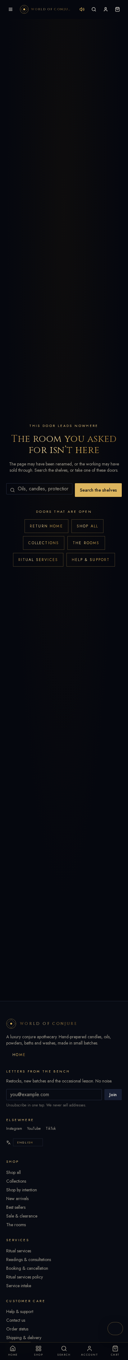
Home (19, 1054)
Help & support (91, 560)
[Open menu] (10, 9)
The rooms (86, 543)
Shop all (87, 526)
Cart (115, 1355)
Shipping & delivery (23, 1337)
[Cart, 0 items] (117, 9)
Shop (38, 1355)
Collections (43, 543)
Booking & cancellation (27, 1268)
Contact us (15, 1320)
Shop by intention (21, 1190)
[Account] (105, 9)
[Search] (93, 9)
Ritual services (38, 560)
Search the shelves (98, 490)
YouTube (34, 1128)
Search (64, 1355)
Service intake (18, 1286)
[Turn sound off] (82, 9)
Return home (46, 526)
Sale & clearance (21, 1216)
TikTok (51, 1128)
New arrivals (17, 1198)
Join (113, 1094)
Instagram (14, 1128)
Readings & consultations (28, 1259)
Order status (17, 1329)
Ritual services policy (24, 1277)
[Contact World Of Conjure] (115, 1328)
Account (89, 1355)
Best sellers (15, 1207)
